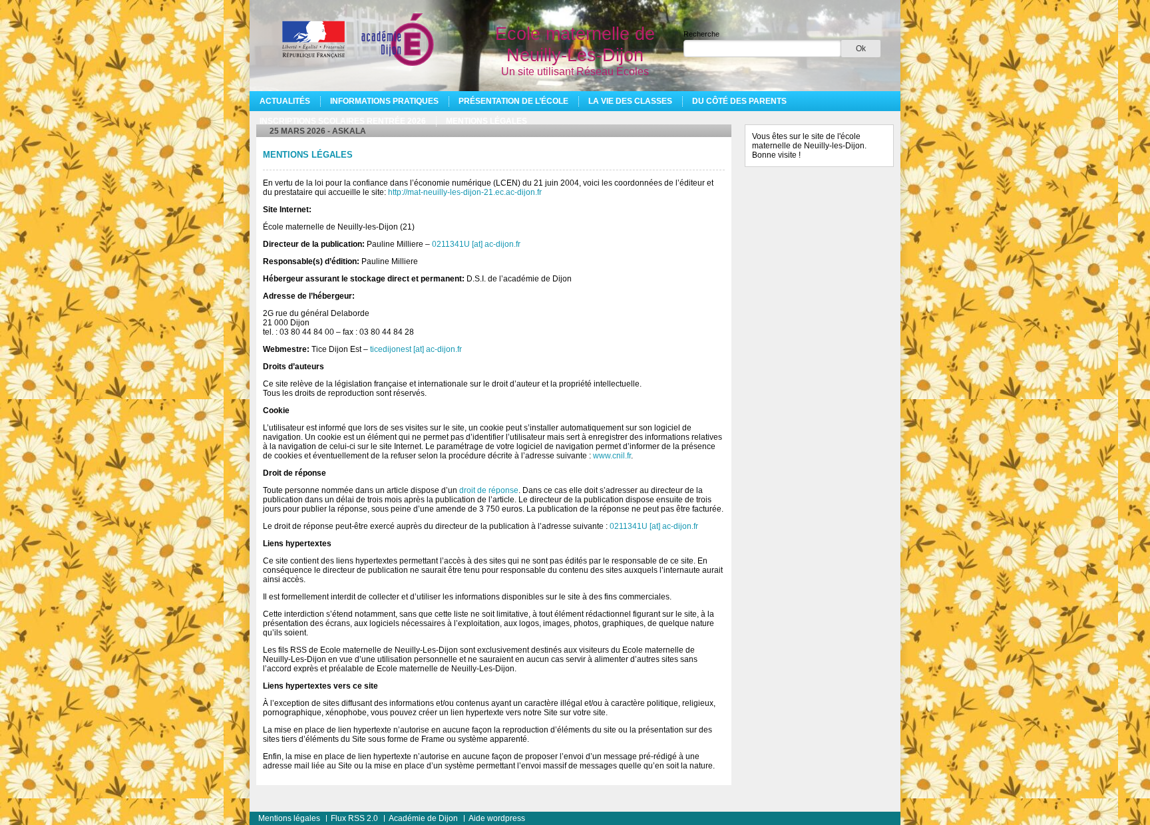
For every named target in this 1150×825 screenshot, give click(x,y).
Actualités (285, 101)
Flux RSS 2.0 (354, 818)
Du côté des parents (739, 101)
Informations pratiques (384, 101)
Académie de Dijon (423, 818)
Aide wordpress (497, 818)
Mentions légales (486, 121)
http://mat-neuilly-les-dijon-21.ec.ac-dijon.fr (465, 192)
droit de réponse (488, 490)
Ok (861, 48)
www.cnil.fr (612, 455)
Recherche (701, 34)
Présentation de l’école (513, 101)
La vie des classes (630, 101)
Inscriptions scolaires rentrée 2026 (343, 121)
